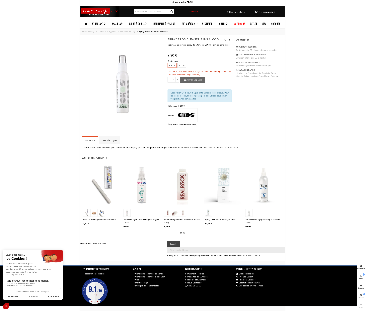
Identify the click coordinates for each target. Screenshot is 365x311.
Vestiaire (207, 24)
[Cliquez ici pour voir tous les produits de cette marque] (187, 115)
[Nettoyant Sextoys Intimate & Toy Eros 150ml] (229, 40)
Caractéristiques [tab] (109, 140)
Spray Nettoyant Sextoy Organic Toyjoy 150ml (141, 221)
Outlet (253, 24)
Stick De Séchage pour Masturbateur (99, 219)
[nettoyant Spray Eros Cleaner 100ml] (122, 129)
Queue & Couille (137, 24)
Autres (223, 24)
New (264, 24)
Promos (241, 24)
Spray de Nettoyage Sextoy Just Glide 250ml (262, 221)
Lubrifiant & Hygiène (164, 24)
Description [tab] (90, 140)
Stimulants (98, 24)
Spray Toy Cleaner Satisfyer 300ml (220, 219)
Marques (275, 24)
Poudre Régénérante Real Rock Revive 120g (182, 221)
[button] (181, 233)
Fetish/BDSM (188, 24)
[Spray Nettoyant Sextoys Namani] (225, 40)
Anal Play (117, 24)
